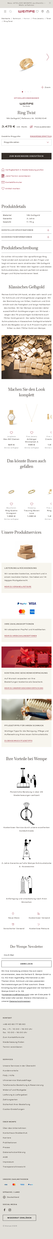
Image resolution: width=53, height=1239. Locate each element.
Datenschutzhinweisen (19, 1001)
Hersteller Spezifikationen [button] (17, 230)
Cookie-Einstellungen (13, 1109)
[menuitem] (5, 11)
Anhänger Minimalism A (31, 440)
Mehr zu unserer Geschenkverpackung (23, 688)
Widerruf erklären (19, 1218)
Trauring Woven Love (31, 511)
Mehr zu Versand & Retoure (17, 587)
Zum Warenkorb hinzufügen (26, 156)
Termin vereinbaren (12, 1047)
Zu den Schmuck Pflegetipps (18, 741)
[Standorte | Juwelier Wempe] (42, 11)
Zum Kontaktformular (14, 1037)
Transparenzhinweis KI (14, 1167)
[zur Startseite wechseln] (26, 11)
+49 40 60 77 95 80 (14, 1024)
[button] (15, 176)
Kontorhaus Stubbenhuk (15, 1133)
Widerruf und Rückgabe (14, 1090)
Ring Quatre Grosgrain (11, 511)
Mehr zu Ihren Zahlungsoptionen (20, 636)
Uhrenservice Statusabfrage (17, 1080)
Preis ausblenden (42, 127)
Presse (6, 1147)
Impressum (8, 1162)
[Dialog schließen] (50, 3)
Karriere (7, 1138)
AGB (5, 1157)
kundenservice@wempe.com (15, 995)
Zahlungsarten (10, 1099)
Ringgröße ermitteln (41, 136)
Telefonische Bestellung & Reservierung (23, 1085)
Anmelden (26, 964)
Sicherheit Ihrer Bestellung (16, 1104)
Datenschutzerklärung (14, 1152)
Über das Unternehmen (14, 1128)
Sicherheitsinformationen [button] (16, 237)
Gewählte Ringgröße (10, 136)
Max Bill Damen (11, 439)
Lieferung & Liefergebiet (15, 1095)
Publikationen (10, 1142)
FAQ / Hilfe (8, 1075)
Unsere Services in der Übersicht (19, 1066)
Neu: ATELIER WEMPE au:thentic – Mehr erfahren (26, 4)
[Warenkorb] (47, 11)
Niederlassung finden (13, 1042)
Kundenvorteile (10, 1070)
